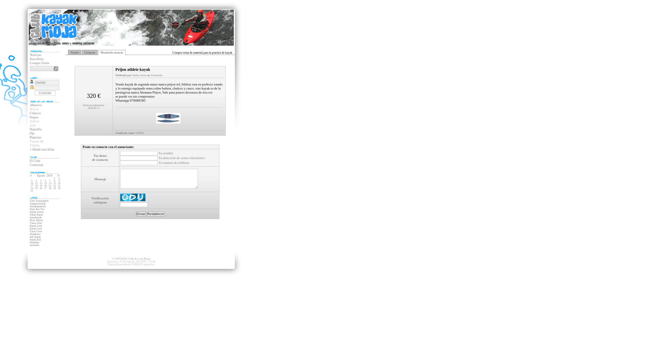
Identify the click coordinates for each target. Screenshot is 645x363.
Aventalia (34, 245)
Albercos (36, 105)
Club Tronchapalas (39, 200)
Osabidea (34, 242)
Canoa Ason (36, 223)
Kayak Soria (36, 225)
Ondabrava (35, 234)
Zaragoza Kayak (38, 203)
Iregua (34, 117)
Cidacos (35, 113)
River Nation (36, 220)
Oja (32, 133)
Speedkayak (36, 217)
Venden (74, 52)
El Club (35, 161)
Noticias (35, 55)
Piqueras (35, 137)
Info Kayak (35, 236)
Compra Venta (39, 63)
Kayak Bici (35, 239)
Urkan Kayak (36, 214)
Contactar (36, 165)
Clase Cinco (36, 231)
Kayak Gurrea (36, 211)
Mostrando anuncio (112, 52)
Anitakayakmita (38, 206)
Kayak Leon (36, 228)
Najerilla (36, 129)
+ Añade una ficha (42, 149)
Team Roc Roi (37, 209)
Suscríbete (37, 59)
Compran (89, 52)
